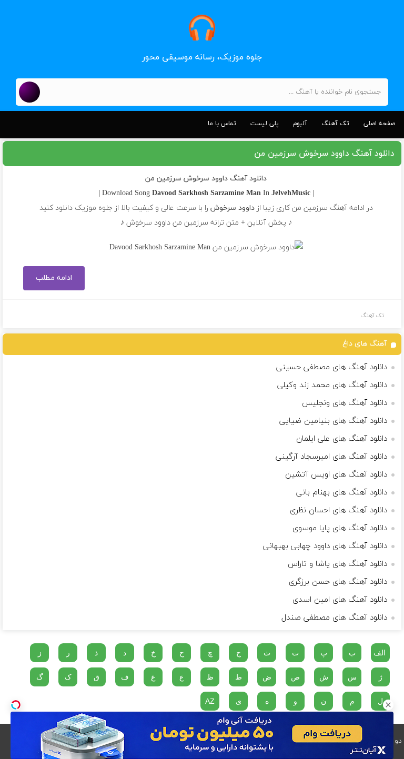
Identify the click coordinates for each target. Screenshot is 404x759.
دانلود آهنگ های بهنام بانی (341, 492)
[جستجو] (29, 92)
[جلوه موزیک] (202, 27)
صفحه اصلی (379, 123)
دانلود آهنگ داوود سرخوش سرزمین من (324, 153)
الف (379, 653)
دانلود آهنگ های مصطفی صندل (334, 617)
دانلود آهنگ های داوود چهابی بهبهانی (325, 546)
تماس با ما (222, 123)
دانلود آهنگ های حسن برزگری (338, 582)
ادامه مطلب (54, 278)
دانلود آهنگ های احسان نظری (338, 510)
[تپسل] (16, 705)
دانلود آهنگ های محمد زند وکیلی (332, 385)
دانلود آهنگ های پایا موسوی (339, 528)
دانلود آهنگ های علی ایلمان (341, 438)
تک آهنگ (335, 123)
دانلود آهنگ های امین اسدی (339, 599)
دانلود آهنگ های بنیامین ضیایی (333, 421)
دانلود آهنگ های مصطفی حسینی (331, 367)
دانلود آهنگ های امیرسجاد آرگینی (331, 456)
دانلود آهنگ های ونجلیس (344, 403)
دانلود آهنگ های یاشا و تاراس (337, 564)
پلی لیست (264, 123)
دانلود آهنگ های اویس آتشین (336, 474)
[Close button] (388, 705)
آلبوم (300, 123)
